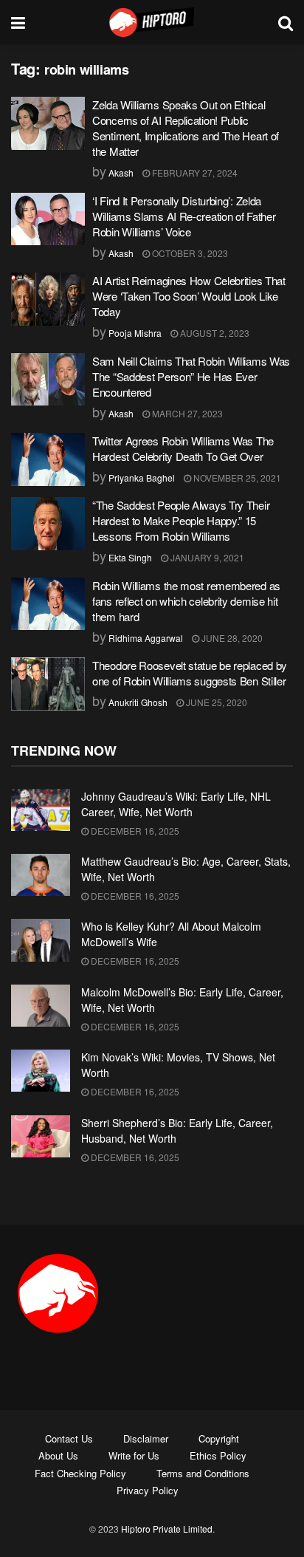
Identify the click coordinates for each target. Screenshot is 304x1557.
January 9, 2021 (206, 557)
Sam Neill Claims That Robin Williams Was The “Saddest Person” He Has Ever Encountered (191, 376)
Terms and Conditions (202, 1473)
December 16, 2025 (134, 830)
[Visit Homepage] (152, 22)
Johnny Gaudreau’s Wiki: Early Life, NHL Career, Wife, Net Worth (176, 804)
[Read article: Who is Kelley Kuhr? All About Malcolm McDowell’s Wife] (40, 940)
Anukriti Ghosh (137, 702)
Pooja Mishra (135, 332)
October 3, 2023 (189, 253)
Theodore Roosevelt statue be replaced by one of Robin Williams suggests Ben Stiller (189, 672)
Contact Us (69, 1438)
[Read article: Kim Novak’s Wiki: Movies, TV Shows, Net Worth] (40, 1071)
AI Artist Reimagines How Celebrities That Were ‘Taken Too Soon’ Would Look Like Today (189, 296)
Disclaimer (145, 1438)
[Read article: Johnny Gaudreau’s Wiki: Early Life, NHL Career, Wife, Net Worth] (40, 810)
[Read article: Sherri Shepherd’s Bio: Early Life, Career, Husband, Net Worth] (40, 1136)
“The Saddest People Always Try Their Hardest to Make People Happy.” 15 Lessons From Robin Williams (180, 520)
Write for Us (133, 1455)
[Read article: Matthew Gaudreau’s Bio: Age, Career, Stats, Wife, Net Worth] (40, 875)
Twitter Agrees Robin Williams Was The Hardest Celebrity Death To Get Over (183, 448)
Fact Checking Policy (80, 1473)
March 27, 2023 (186, 413)
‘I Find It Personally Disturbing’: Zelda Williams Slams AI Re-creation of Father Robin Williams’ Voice (183, 216)
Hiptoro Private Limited (167, 1528)
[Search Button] (285, 22)
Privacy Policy (148, 1490)
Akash (121, 172)
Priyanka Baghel (141, 477)
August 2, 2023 (213, 332)
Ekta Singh (130, 557)
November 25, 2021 (236, 477)
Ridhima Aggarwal (145, 638)
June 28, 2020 (231, 638)
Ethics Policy (218, 1455)
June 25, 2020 (215, 702)
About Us (58, 1455)
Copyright (218, 1438)
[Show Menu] (18, 22)
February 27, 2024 (194, 172)
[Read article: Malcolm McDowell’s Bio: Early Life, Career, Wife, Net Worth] (40, 1006)
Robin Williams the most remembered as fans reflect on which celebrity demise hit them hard (186, 601)
